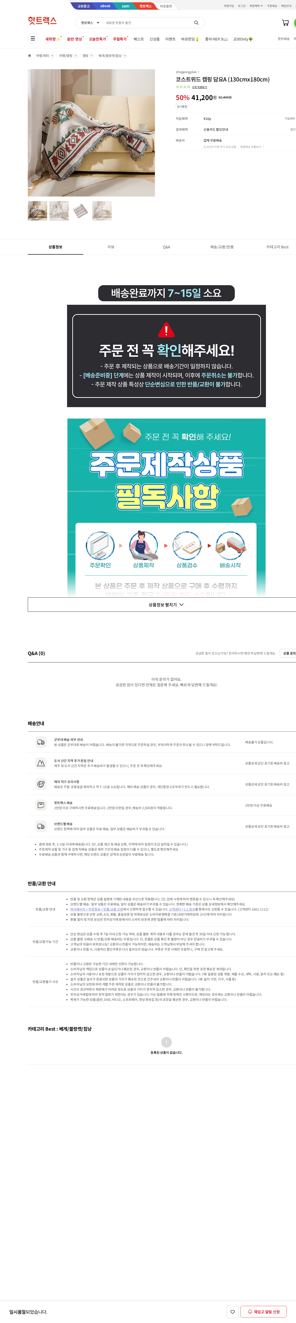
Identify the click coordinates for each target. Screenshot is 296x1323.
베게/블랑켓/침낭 (110, 55)
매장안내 (286, 6)
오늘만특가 (97, 39)
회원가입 (229, 6)
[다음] (156, 135)
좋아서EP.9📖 (216, 39)
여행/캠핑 (65, 55)
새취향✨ (52, 39)
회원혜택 (255, 6)
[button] (191, 87)
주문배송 (272, 6)
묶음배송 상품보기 (250, 147)
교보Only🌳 (243, 39)
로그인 (242, 6)
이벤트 (170, 39)
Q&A (166, 247)
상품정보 (55, 247)
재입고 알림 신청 (267, 1311)
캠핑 (86, 55)
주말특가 (120, 39)
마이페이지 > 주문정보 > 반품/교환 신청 (96, 909)
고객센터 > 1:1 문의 (182, 909)
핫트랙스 (87, 22)
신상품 (155, 39)
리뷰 (111, 247)
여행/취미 (42, 55)
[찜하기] (233, 1312)
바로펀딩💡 (190, 39)
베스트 (139, 39)
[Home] (29, 55)
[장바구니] (285, 23)
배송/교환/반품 (222, 247)
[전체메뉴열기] (33, 38)
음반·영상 (74, 39)
